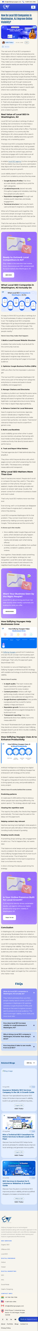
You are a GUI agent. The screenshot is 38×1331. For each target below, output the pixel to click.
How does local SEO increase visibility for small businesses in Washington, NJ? (15, 1025)
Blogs (17, 1324)
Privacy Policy (6, 1328)
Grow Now (9, 611)
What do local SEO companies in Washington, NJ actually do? (15, 993)
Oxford (3, 1262)
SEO (2, 1275)
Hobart (3, 1267)
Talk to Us (9, 917)
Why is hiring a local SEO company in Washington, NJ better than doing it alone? (17, 1036)
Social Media (5, 1284)
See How (8, 275)
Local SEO (4, 1254)
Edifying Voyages (9, 652)
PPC (2, 1280)
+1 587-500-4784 (10, 1302)
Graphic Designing (7, 1289)
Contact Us (24, 1324)
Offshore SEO (5, 1249)
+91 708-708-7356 (11, 1297)
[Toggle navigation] (33, 7)
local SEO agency (14, 161)
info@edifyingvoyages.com (13, 2)
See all (29, 1063)
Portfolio (10, 1324)
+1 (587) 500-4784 (30, 2)
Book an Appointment (28, 1319)
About (3, 1324)
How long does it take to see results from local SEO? (17, 1047)
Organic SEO (5, 1245)
